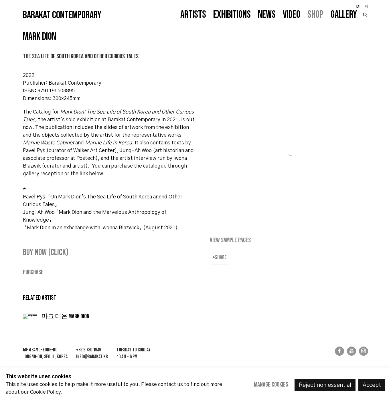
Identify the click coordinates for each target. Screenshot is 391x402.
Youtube (351, 351)
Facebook (339, 351)
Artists (193, 15)
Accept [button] (372, 385)
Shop (315, 15)
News (267, 15)
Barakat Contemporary (62, 15)
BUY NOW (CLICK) (45, 252)
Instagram (363, 351)
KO (366, 6)
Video (291, 15)
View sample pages (230, 240)
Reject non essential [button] (325, 385)
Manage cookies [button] (271, 385)
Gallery (344, 15)
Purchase (33, 272)
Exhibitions (232, 15)
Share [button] (221, 257)
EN (358, 6)
